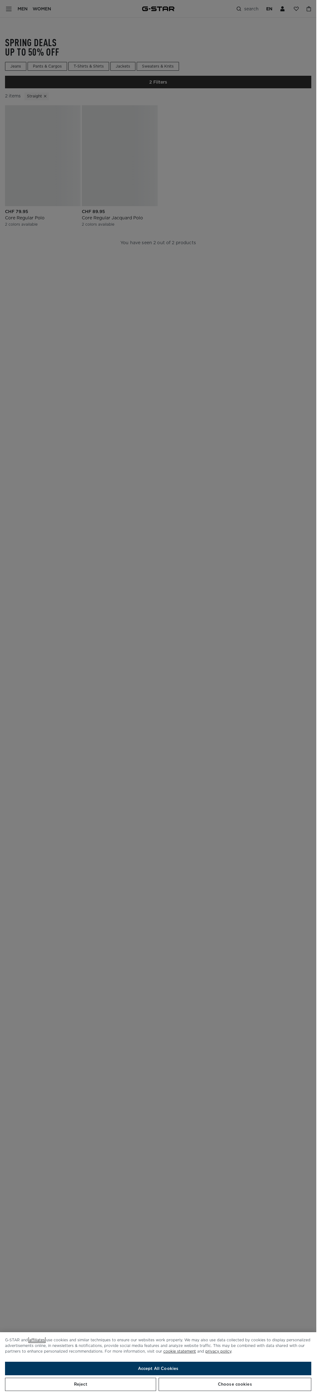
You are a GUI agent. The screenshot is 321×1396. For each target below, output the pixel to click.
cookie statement (179, 1351)
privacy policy (218, 1351)
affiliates (37, 1340)
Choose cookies (235, 1384)
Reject (80, 1384)
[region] (158, 1364)
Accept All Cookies (158, 1368)
